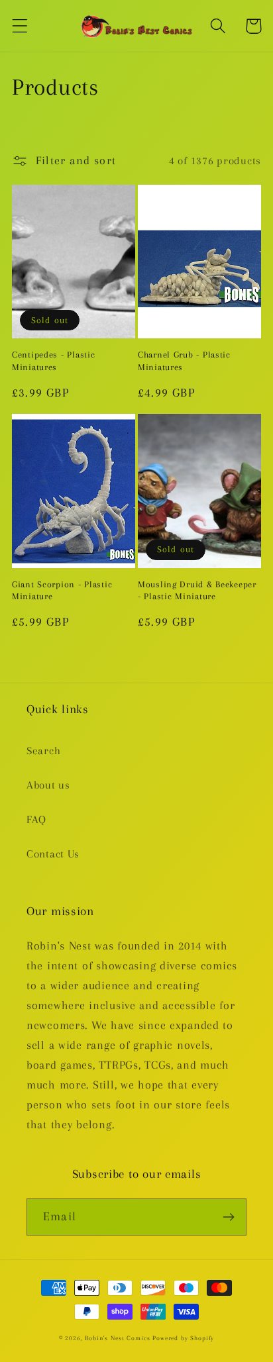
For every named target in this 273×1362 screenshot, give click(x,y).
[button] (20, 26)
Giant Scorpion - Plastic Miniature (62, 590)
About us (48, 785)
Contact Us (53, 854)
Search (43, 750)
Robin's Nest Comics (117, 1337)
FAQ (36, 819)
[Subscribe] (228, 1217)
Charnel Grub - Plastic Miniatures (184, 361)
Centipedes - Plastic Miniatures (53, 361)
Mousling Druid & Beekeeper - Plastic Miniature (197, 590)
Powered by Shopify (183, 1337)
